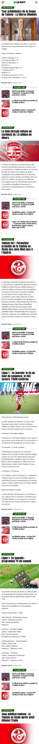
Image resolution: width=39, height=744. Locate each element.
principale (17, 83)
